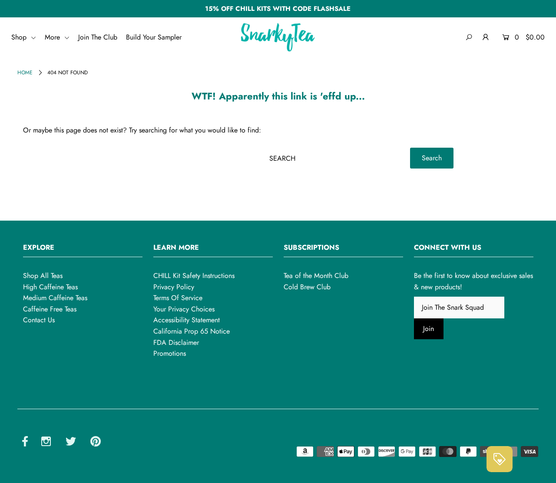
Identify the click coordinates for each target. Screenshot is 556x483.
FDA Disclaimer (176, 342)
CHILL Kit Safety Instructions (194, 276)
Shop (20, 37)
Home (25, 72)
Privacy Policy (173, 287)
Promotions (169, 353)
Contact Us (39, 320)
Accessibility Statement (186, 320)
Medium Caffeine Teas (55, 298)
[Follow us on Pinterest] (96, 443)
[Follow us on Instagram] (46, 443)
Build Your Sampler (154, 37)
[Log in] (485, 37)
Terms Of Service (177, 298)
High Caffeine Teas (50, 287)
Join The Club (97, 37)
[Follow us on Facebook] (25, 443)
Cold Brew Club (307, 287)
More (53, 37)
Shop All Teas (43, 276)
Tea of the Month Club (316, 276)
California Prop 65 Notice (191, 331)
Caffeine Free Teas (49, 309)
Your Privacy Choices (184, 309)
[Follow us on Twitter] (71, 443)
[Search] (469, 37)
